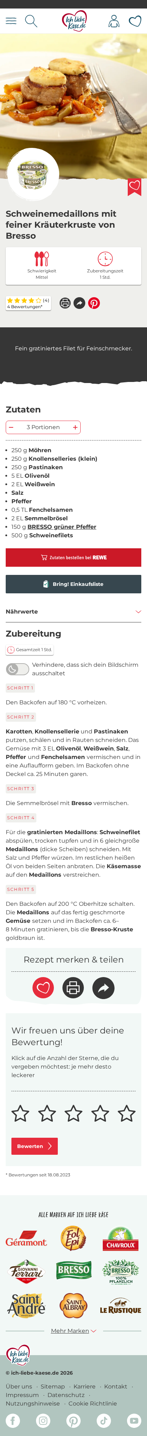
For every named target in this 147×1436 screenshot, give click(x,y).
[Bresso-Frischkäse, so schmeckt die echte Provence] (73, 1272)
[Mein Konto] (114, 21)
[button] (79, 303)
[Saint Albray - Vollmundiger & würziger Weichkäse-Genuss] (73, 1305)
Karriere (85, 1386)
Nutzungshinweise (33, 1403)
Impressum (23, 1395)
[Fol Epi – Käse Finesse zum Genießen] (73, 1238)
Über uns (20, 1386)
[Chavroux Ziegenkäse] (121, 1238)
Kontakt (116, 1386)
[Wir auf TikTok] (104, 1422)
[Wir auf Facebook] (13, 1422)
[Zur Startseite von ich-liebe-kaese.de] (74, 21)
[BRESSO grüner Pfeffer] (32, 174)
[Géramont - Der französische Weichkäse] (26, 1238)
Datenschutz (66, 1395)
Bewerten (30, 1146)
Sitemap (53, 1386)
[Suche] (31, 21)
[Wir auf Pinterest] (73, 1422)
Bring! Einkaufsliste (78, 584)
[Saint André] (26, 1305)
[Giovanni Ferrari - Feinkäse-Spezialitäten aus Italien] (26, 1272)
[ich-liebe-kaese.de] (18, 1355)
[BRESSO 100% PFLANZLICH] (121, 1272)
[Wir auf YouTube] (134, 1422)
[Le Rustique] (120, 1306)
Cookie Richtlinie (93, 1403)
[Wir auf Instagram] (43, 1422)
